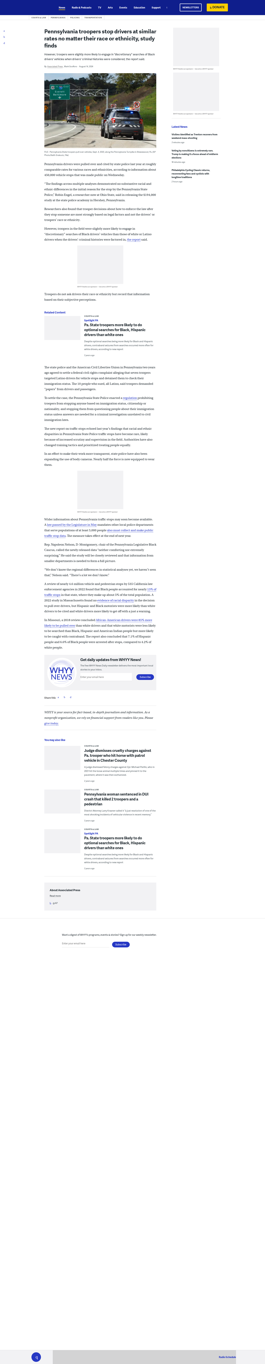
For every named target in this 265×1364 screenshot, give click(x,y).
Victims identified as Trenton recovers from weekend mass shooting (194, 136)
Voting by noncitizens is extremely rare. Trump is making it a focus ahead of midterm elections (195, 154)
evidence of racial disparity (115, 600)
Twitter (64, 697)
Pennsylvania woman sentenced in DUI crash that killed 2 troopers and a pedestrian (116, 799)
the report (134, 240)
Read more (55, 895)
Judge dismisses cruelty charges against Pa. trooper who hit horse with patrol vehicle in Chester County (117, 755)
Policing (75, 17)
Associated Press (55, 66)
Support (156, 7)
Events (123, 7)
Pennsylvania (58, 17)
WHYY (40, 7)
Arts (110, 7)
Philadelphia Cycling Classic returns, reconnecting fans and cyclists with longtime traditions (191, 173)
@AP (55, 903)
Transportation (93, 17)
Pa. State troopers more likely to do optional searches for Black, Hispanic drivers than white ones (115, 329)
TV (99, 7)
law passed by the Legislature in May (72, 525)
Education (139, 7)
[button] (36, 1357)
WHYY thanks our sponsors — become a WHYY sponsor (97, 286)
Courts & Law (38, 17)
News (62, 7)
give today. (51, 723)
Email (70, 697)
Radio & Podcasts (81, 7)
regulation (130, 398)
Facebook (58, 697)
